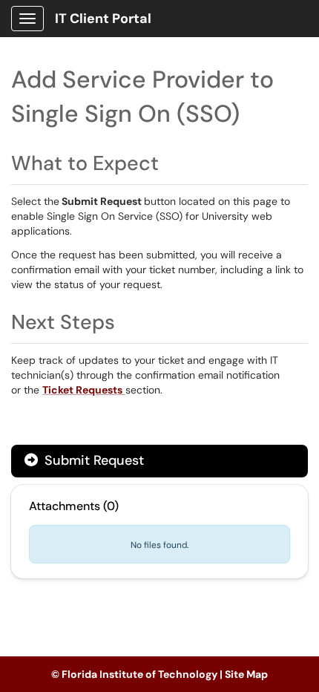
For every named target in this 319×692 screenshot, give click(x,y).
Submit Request (92, 460)
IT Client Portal (103, 18)
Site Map (246, 674)
